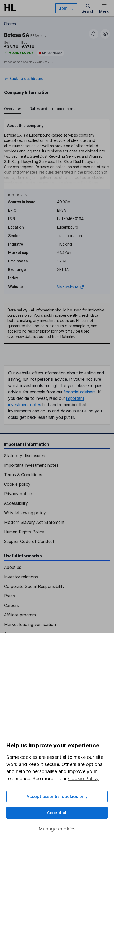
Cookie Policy (83, 778)
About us (12, 567)
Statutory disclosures (24, 455)
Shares (10, 23)
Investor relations (21, 576)
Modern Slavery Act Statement (34, 522)
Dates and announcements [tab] (53, 108)
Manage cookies (57, 829)
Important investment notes (31, 465)
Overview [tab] (12, 108)
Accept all (57, 812)
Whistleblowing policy (25, 512)
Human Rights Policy (24, 531)
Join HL (66, 8)
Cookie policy (17, 484)
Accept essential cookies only (57, 796)
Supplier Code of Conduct (29, 541)
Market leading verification (30, 624)
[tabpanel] (57, 206)
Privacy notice (18, 493)
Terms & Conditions (23, 474)
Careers (11, 605)
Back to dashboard (26, 78)
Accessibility (16, 503)
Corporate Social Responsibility (34, 586)
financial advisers (80, 391)
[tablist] (40, 109)
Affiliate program (20, 615)
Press (9, 595)
